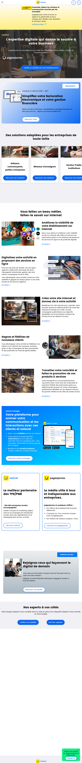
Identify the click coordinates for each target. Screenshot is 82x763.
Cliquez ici (72, 758)
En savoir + (46, 244)
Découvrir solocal (13, 525)
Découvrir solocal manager (19, 458)
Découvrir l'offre (29, 119)
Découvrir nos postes (32, 589)
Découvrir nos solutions (15, 178)
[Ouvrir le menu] (2, 2)
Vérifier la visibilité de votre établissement (39, 68)
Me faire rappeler (56, 622)
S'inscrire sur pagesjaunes (56, 525)
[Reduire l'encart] (79, 750)
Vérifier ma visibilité (28, 622)
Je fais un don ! (38, 24)
